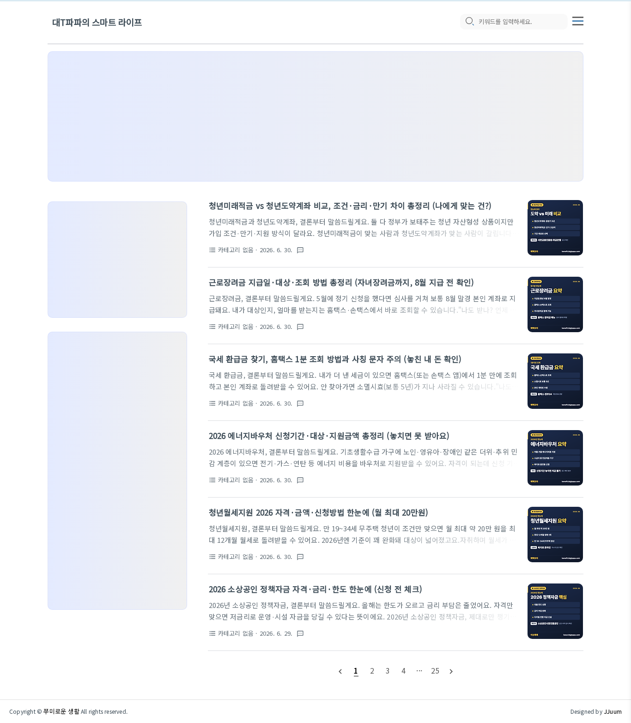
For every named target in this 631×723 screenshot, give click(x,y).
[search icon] (469, 21)
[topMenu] (577, 19)
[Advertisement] (315, 116)
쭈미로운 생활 (61, 711)
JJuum (613, 711)
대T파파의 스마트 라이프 (97, 22)
